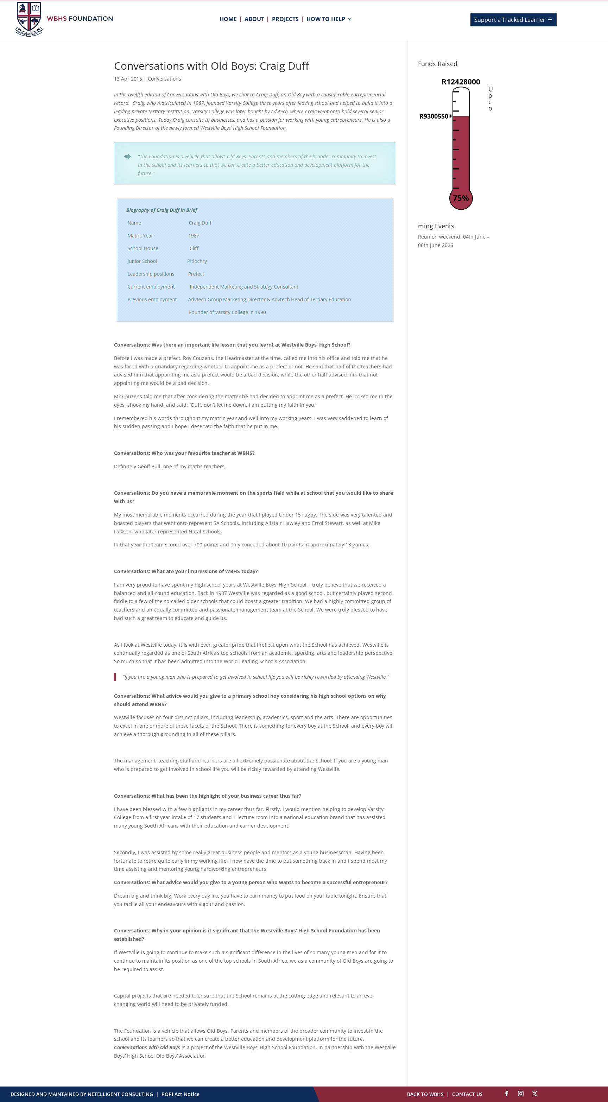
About (254, 20)
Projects (285, 20)
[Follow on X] (534, 1093)
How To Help (325, 20)
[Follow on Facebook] (506, 1093)
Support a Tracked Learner (509, 20)
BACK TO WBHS (425, 1094)
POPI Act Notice (181, 1094)
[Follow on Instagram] (520, 1093)
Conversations (164, 78)
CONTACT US (467, 1094)
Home (228, 20)
